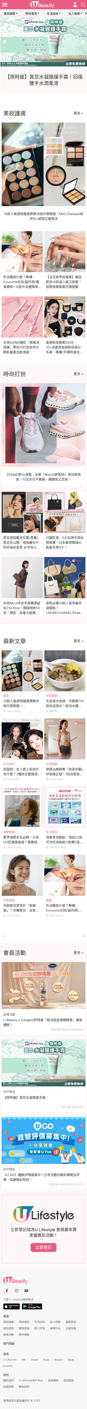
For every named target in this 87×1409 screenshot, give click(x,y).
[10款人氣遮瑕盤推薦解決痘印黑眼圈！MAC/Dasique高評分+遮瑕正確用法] (22, 670)
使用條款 (69, 1380)
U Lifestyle (10, 1359)
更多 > (79, 113)
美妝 (6, 695)
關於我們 (8, 1380)
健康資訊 (71, 1321)
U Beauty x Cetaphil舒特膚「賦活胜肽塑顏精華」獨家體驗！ (42, 1022)
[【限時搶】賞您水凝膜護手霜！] (43, 1062)
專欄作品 (55, 1328)
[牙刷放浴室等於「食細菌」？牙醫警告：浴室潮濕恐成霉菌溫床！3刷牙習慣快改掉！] (22, 875)
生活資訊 (9, 764)
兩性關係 (8, 1328)
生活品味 (52, 13)
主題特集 (71, 1328)
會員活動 (8, 1334)
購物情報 (24, 1328)
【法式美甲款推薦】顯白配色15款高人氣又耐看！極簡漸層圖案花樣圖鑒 (64, 282)
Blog (71, 1359)
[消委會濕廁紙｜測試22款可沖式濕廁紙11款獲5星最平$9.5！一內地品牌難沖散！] (65, 807)
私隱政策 (8, 1386)
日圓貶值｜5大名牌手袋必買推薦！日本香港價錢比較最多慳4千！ (65, 542)
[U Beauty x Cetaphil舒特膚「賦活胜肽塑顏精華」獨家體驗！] (43, 985)
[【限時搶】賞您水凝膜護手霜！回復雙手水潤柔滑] (43, 42)
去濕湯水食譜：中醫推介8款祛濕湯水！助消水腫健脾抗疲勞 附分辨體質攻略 (65, 706)
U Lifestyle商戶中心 (31, 1380)
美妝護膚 (9, 13)
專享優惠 (24, 1334)
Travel (34, 1359)
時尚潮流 (31, 13)
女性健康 (51, 695)
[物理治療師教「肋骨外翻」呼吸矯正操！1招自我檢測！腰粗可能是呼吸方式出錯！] (65, 739)
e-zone (7, 1365)
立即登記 (43, 1247)
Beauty (58, 1359)
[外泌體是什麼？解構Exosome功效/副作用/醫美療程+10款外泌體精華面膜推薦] (65, 875)
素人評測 (39, 1328)
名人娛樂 (74, 13)
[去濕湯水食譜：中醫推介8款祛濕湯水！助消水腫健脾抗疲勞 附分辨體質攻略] (65, 670)
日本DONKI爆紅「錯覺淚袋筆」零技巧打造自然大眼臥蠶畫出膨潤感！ (21, 347)
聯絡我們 (24, 1386)
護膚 (49, 900)
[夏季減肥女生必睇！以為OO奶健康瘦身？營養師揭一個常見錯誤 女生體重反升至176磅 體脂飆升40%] (22, 807)
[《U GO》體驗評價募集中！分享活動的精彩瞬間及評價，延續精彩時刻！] (43, 1140)
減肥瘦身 (9, 832)
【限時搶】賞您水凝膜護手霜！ (26, 1097)
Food (46, 1359)
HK (23, 1359)
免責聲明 (53, 1380)
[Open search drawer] (83, 4)
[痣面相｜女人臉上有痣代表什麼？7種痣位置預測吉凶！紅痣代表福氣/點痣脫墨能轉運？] (22, 739)
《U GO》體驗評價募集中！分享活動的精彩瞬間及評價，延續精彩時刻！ (41, 1177)
